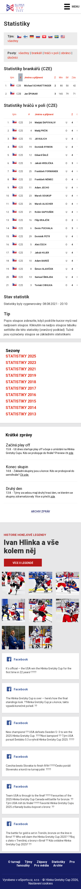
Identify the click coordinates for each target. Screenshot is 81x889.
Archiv (58, 865)
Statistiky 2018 (21, 382)
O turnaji (14, 862)
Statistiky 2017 (21, 388)
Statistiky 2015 (21, 401)
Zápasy (42, 862)
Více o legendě (23, 562)
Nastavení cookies (40, 883)
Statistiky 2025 (21, 356)
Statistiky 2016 (21, 394)
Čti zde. (24, 474)
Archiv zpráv (40, 511)
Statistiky (58, 862)
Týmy (28, 862)
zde (71, 453)
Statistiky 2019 (21, 375)
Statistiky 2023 (21, 362)
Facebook (21, 659)
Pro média (41, 865)
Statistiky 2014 (21, 407)
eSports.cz (25, 880)
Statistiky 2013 (21, 414)
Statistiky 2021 (21, 369)
